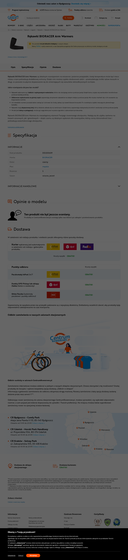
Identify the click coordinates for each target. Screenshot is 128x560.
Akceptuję (33, 555)
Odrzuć (20, 555)
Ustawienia (11, 555)
